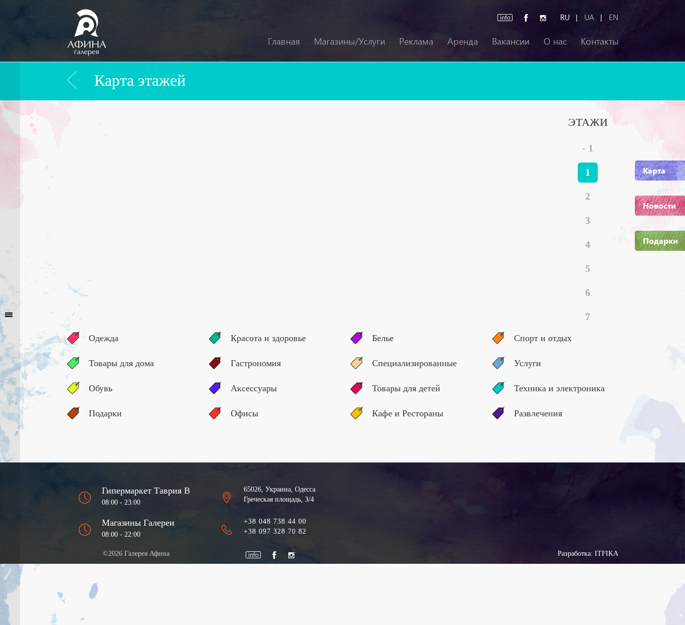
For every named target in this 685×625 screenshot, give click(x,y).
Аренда (462, 41)
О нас (555, 41)
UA (589, 17)
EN (613, 17)
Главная (284, 41)
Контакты (600, 41)
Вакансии (511, 41)
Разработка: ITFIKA (588, 553)
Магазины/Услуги (349, 41)
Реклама (416, 41)
